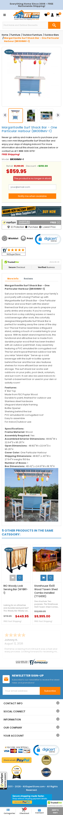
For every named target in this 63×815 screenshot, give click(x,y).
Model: (6, 159)
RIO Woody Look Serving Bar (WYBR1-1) (16, 589)
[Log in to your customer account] (52, 15)
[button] (3, 781)
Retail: (9, 166)
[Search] (54, 25)
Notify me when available (32, 196)
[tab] (13, 278)
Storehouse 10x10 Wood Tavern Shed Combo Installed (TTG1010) (46, 591)
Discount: (31, 166)
